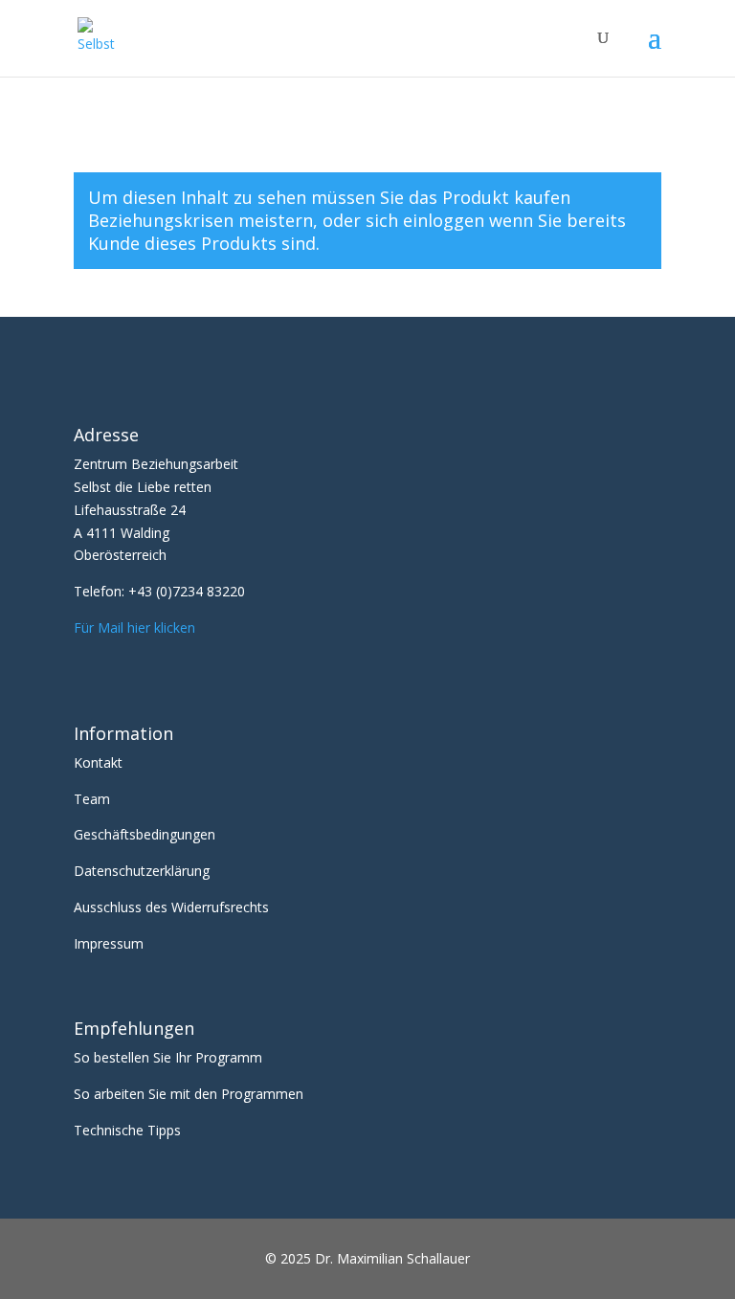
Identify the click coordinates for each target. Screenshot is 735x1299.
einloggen (443, 220)
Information (123, 733)
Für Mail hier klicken (134, 627)
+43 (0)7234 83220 (186, 591)
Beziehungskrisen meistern (200, 220)
